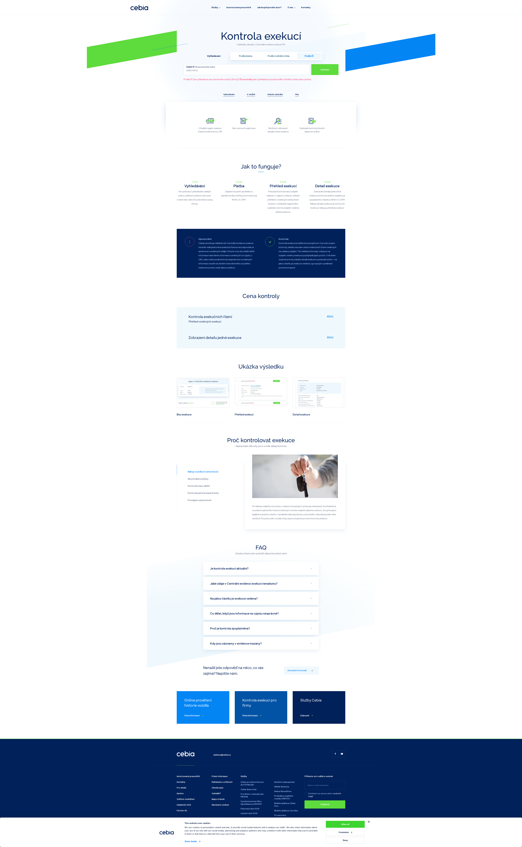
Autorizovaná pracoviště (238, 7)
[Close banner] (369, 822)
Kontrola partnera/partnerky (203, 493)
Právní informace (220, 776)
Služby (214, 7)
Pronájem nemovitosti (199, 500)
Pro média (181, 787)
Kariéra (180, 793)
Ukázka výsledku (275, 94)
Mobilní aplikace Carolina (286, 810)
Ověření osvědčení (186, 799)
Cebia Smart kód (248, 789)
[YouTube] (341, 753)
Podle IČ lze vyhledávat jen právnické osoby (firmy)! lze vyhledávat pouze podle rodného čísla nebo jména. (247, 79)
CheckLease (217, 787)
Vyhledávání (229, 94)
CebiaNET (216, 793)
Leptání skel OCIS (249, 813)
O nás (290, 7)
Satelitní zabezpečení (284, 782)
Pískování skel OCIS (250, 808)
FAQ (297, 94)
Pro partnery (280, 815)
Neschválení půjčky (198, 479)
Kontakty (306, 7)
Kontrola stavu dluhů (199, 486)
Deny (345, 840)
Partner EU (182, 810)
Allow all (345, 824)
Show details (191, 841)
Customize (344, 832)
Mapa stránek (218, 799)
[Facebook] (335, 753)
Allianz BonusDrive (282, 791)
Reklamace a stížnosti (222, 782)
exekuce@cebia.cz (222, 754)
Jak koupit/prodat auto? (269, 7)
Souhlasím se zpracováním (320, 793)
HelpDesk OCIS (184, 804)
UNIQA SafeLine (281, 786)
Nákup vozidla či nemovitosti (203, 471)
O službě (251, 94)
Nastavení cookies (220, 804)
